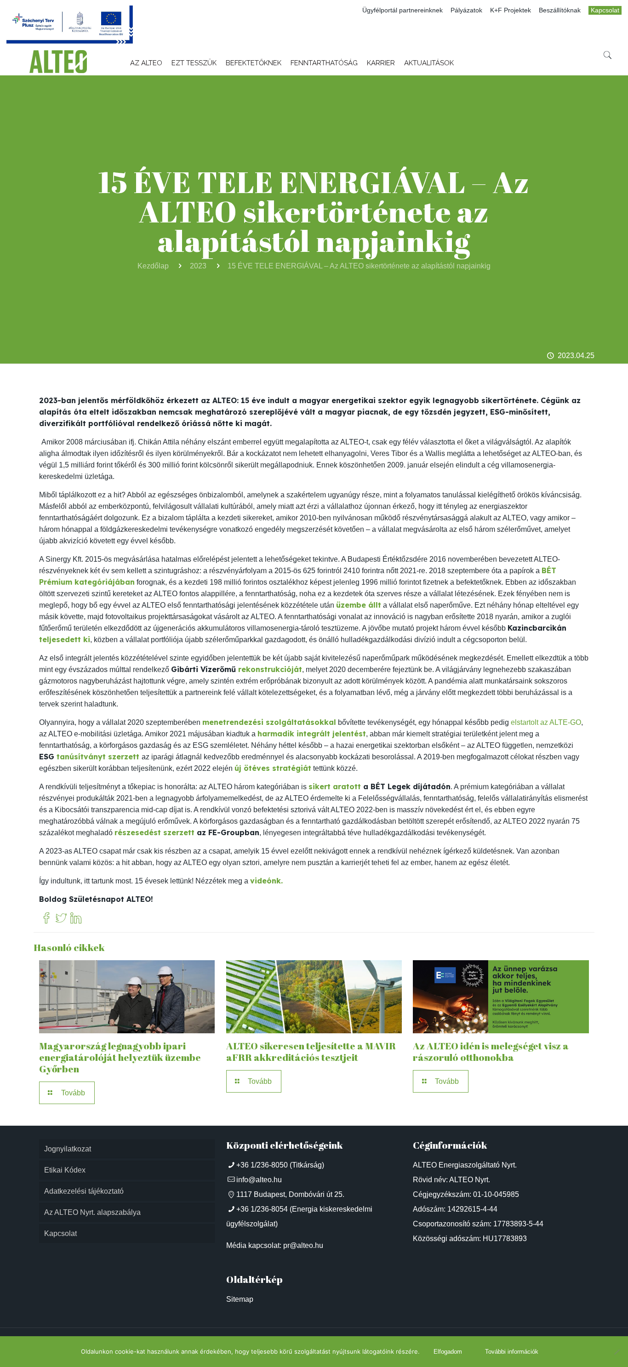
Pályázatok (466, 10)
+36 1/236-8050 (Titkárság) (280, 1165)
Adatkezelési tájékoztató (84, 1191)
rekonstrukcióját (270, 669)
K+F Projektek (510, 10)
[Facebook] (46, 918)
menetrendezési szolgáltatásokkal (269, 722)
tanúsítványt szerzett (98, 756)
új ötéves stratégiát (272, 768)
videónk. (266, 880)
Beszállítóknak (560, 10)
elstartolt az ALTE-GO (546, 722)
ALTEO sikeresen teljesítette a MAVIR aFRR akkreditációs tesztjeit (311, 1051)
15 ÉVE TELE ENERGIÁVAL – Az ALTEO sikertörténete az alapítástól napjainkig (359, 266)
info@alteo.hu (259, 1180)
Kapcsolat (605, 10)
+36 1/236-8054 (262, 1209)
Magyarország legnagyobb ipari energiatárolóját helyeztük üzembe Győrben (120, 1057)
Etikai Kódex (65, 1170)
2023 (198, 266)
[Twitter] (61, 918)
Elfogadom (448, 1351)
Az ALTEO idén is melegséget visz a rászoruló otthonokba (491, 1051)
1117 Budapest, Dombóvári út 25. (290, 1194)
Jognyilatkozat (67, 1149)
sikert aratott (334, 786)
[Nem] (616, 1351)
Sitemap (239, 1299)
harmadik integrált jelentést (311, 733)
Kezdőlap (153, 266)
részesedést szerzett (154, 832)
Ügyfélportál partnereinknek (402, 10)
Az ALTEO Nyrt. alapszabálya (92, 1212)
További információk (511, 1351)
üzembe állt (358, 604)
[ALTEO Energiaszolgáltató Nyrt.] (58, 61)
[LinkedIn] (76, 918)
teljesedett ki (64, 639)
